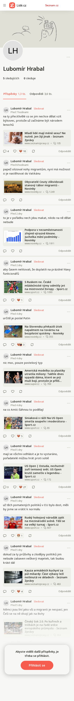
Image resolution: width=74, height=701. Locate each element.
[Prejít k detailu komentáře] (4, 151)
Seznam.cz (51, 5)
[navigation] (5, 5)
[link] (37, 130)
